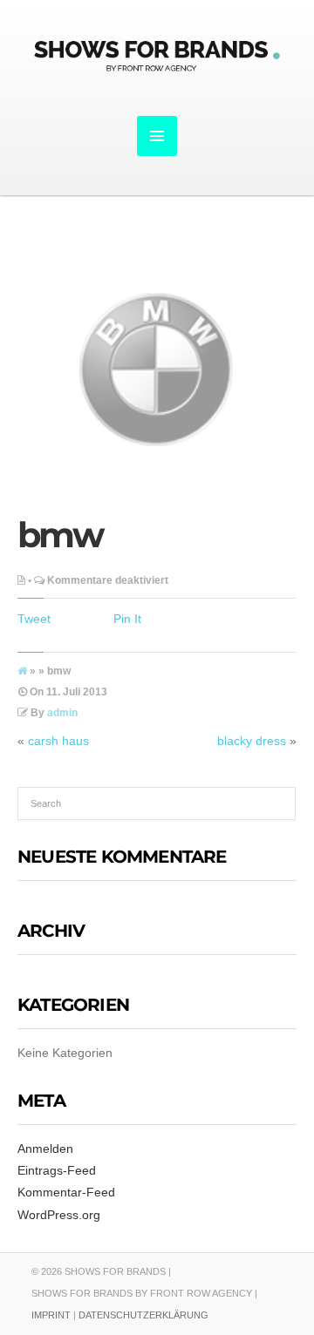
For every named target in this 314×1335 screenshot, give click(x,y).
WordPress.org (58, 1215)
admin (62, 713)
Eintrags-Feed (56, 1170)
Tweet (34, 619)
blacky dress (251, 741)
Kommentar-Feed (66, 1192)
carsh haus (58, 741)
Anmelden (45, 1148)
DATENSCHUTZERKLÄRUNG (143, 1315)
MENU (157, 136)
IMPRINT (51, 1315)
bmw (59, 534)
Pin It (127, 619)
